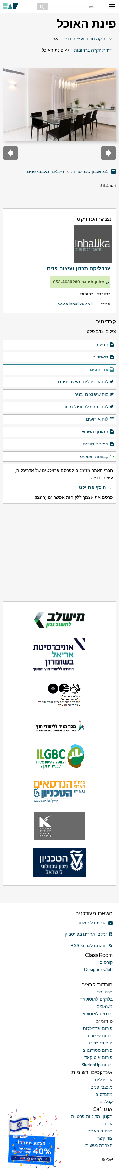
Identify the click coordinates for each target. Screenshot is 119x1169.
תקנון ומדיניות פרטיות (92, 1116)
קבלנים (106, 1101)
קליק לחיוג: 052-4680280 (78, 281)
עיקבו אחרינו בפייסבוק (86, 934)
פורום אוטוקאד (98, 1057)
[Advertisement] (59, 552)
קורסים (106, 962)
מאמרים (100, 356)
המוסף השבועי (94, 431)
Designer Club (98, 969)
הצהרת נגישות (99, 1145)
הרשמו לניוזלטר (92, 922)
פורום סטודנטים (97, 1050)
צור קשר (105, 1138)
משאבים (104, 1006)
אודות (107, 1123)
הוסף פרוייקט (92, 487)
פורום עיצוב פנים (96, 1035)
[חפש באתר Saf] (42, 6)
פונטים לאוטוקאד (96, 1013)
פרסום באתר (100, 1130)
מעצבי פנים (101, 1087)
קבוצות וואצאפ (94, 456)
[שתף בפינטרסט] (20, 169)
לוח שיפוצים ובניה (91, 394)
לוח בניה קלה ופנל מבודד (84, 406)
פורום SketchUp (97, 1064)
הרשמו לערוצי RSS (88, 945)
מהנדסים (104, 1094)
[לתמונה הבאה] (10, 153)
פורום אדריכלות (98, 1028)
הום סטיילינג (101, 1042)
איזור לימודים (95, 443)
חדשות (101, 344)
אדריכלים (104, 1079)
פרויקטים (99, 369)
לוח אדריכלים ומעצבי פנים (83, 381)
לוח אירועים (97, 419)
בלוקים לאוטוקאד (96, 999)
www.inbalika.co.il (75, 303)
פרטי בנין (104, 991)
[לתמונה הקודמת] (108, 153)
